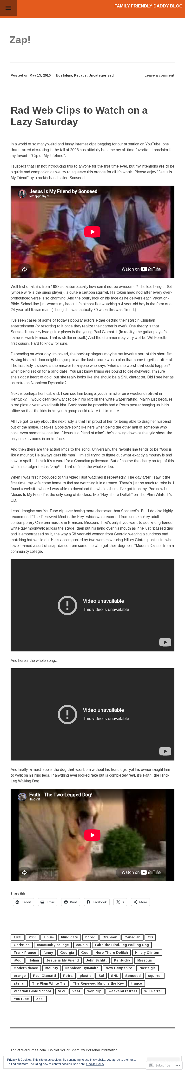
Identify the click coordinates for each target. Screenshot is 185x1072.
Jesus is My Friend (62, 960)
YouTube (21, 999)
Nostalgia (64, 75)
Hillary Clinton (147, 953)
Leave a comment (159, 75)
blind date (69, 937)
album (49, 937)
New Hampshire (119, 968)
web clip (94, 991)
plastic (85, 976)
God (84, 953)
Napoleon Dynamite (82, 968)
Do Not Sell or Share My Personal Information (83, 1050)
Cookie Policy (95, 1064)
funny (48, 953)
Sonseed (133, 976)
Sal (101, 976)
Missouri (144, 960)
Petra (68, 976)
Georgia (67, 953)
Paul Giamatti (44, 976)
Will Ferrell (153, 991)
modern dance (26, 968)
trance (136, 983)
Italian (34, 960)
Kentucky (122, 960)
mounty (51, 968)
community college (53, 945)
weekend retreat (123, 991)
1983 (17, 937)
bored (90, 937)
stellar (19, 983)
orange (20, 976)
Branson (110, 937)
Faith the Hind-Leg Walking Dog (122, 945)
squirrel (154, 976)
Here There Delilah (112, 953)
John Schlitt (96, 960)
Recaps (80, 75)
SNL (114, 976)
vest (76, 991)
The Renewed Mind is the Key (98, 983)
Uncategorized (101, 75)
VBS (61, 991)
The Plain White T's (49, 983)
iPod (17, 960)
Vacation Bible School (32, 991)
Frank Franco (25, 953)
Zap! (40, 999)
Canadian (132, 937)
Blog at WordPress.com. (28, 1050)
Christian (22, 945)
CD (150, 937)
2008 (32, 937)
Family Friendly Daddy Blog (148, 6)
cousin (82, 945)
